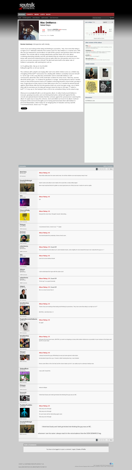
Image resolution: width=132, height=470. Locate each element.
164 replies (57, 30)
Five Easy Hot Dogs (105, 79)
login (19, 18)
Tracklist (52, 35)
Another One (91, 79)
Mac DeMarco (48, 22)
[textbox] (100, 18)
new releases (36, 18)
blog (48, 14)
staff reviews (44, 18)
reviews (22, 14)
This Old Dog (91, 93)
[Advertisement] (98, 134)
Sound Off (54, 247)
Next (111, 169)
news (36, 14)
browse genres (27, 18)
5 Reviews (64, 29)
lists (42, 14)
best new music (54, 18)
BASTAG (55, 29)
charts (30, 14)
